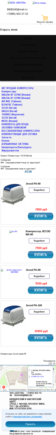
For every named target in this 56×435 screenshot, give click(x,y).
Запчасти (6, 137)
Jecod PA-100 (34, 305)
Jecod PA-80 (33, 269)
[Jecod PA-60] (13, 205)
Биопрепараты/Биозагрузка (16, 147)
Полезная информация (28, 64)
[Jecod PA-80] (13, 272)
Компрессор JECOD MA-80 (38, 233)
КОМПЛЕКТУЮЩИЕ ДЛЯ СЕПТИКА (19, 134)
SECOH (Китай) (9, 108)
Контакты (28, 77)
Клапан (5, 140)
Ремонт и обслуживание (28, 71)
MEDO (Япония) (10, 121)
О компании (28, 44)
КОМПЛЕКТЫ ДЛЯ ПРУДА (15, 124)
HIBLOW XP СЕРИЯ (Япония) (16, 98)
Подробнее (39, 190)
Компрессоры (9, 91)
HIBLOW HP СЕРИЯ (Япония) (16, 94)
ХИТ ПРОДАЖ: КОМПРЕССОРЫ (17, 88)
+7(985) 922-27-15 (17, 13)
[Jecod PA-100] (13, 327)
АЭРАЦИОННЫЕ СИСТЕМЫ (15, 144)
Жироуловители (10, 150)
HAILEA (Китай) (9, 111)
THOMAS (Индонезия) (13, 114)
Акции (28, 38)
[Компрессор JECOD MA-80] (13, 231)
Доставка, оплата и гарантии (28, 58)
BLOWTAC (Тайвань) (12, 104)
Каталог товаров (28, 51)
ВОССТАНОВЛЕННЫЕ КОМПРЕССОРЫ (21, 130)
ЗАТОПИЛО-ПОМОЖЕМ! (14, 127)
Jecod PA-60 (33, 183)
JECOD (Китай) (9, 117)
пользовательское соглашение (27, 416)
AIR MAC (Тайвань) (11, 101)
